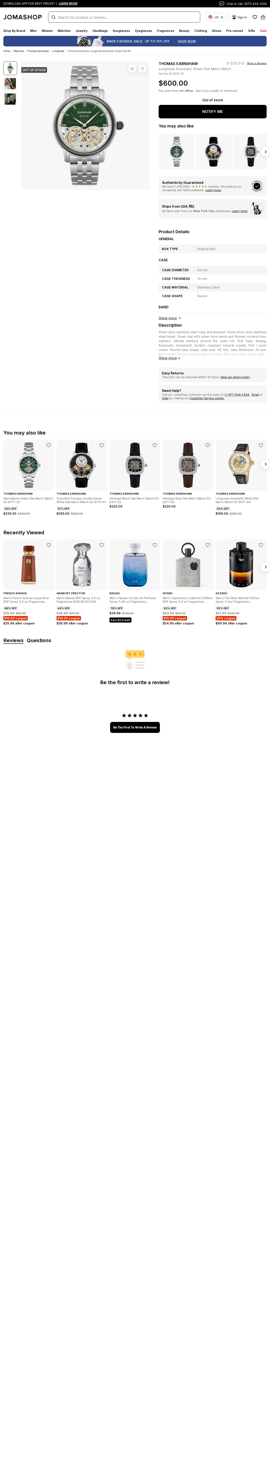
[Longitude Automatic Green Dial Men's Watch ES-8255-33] (142, 69)
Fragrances (165, 30)
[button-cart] (263, 17)
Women (47, 30)
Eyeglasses (143, 30)
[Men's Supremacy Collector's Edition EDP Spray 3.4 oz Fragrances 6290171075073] (208, 545)
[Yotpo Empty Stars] (235, 63)
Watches (64, 30)
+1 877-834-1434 (237, 394)
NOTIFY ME (212, 111)
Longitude (58, 51)
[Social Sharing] (132, 69)
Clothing (200, 30)
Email (255, 394)
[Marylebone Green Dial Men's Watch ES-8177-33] (49, 445)
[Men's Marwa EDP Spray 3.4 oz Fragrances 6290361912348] (102, 545)
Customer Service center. (207, 398)
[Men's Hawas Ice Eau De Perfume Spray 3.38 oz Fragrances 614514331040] (155, 545)
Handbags (100, 30)
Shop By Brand (14, 30)
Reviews (13, 640)
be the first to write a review (135, 727)
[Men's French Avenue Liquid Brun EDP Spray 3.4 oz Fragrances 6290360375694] (49, 545)
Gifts (251, 30)
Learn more (213, 190)
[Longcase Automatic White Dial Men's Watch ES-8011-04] (261, 445)
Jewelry (82, 30)
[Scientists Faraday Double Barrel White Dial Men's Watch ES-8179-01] (102, 445)
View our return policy (235, 377)
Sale (263, 30)
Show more (168, 358)
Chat (165, 398)
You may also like (176, 126)
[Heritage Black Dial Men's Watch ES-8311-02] (155, 445)
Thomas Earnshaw (38, 51)
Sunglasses (121, 30)
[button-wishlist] (254, 17)
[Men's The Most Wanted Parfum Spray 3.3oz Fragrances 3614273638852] (261, 545)
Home (6, 51)
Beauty (184, 30)
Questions (39, 640)
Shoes (216, 30)
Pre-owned (234, 30)
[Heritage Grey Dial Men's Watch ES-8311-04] (208, 445)
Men (33, 30)
